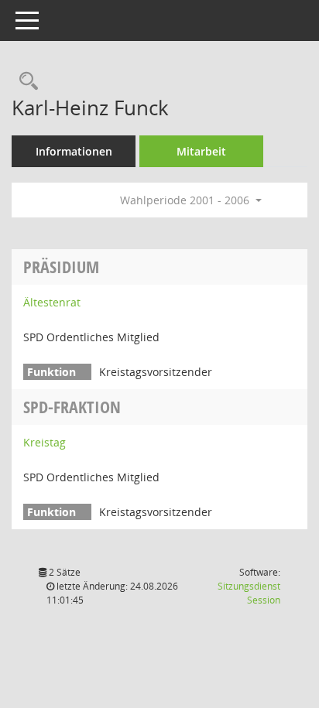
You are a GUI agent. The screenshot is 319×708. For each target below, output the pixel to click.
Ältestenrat (52, 302)
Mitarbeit (201, 151)
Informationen (74, 151)
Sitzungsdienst (249, 593)
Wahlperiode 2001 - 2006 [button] (186, 200)
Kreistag (44, 442)
